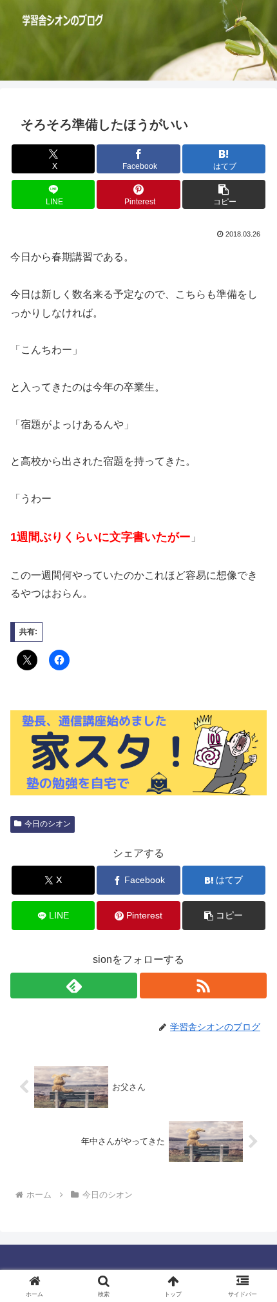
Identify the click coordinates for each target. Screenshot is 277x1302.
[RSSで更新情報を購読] (203, 985)
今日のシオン (47, 823)
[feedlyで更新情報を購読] (73, 985)
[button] (223, 194)
